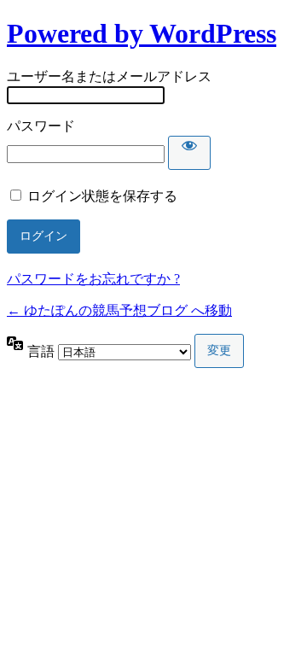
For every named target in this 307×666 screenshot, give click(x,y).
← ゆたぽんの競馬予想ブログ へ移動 (119, 310)
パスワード (41, 126)
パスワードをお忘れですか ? (93, 279)
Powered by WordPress (141, 33)
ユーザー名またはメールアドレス (109, 76)
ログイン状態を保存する (102, 196)
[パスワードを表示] (189, 153)
